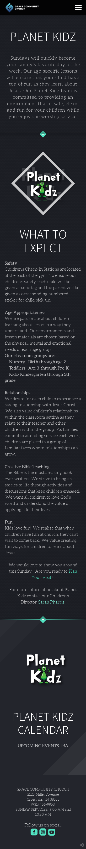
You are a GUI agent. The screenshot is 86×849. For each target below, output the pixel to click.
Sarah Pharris (51, 602)
